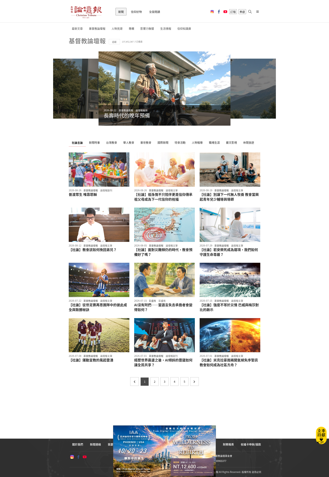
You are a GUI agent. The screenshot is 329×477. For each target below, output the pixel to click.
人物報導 (197, 142)
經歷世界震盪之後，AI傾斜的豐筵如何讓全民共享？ (163, 362)
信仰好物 (136, 12)
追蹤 (114, 41)
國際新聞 (162, 142)
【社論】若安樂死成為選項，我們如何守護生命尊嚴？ (229, 252)
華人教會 (128, 142)
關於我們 (77, 444)
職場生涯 (214, 142)
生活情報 (165, 28)
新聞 (121, 12)
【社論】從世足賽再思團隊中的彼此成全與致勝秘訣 (98, 307)
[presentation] (90, 88)
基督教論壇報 (97, 28)
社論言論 (77, 143)
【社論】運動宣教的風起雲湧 (91, 360)
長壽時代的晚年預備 (127, 115)
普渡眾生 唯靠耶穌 (83, 194)
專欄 (131, 28)
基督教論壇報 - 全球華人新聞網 (86, 11)
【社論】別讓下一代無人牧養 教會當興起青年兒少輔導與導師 (229, 197)
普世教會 (145, 142)
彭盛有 (152, 300)
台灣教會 (111, 142)
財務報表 (228, 444)
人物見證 (117, 28)
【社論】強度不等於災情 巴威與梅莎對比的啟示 (229, 307)
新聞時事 (94, 142)
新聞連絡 (95, 444)
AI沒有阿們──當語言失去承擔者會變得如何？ (163, 307)
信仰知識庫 (184, 28)
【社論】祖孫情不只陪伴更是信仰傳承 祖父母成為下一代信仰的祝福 (163, 197)
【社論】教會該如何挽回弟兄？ (93, 249)
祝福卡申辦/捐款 (251, 444)
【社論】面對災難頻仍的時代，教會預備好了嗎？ (163, 252)
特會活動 (180, 142)
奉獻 (242, 12)
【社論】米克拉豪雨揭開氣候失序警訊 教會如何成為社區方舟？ (230, 362)
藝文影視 (231, 142)
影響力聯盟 (147, 28)
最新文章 (77, 28)
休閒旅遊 (248, 142)
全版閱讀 (154, 12)
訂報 (233, 12)
